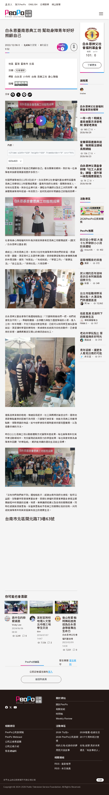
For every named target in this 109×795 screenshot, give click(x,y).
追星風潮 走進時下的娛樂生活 (91, 315)
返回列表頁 (41, 679)
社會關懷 (20, 70)
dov (39, 631)
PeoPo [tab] (32, 662)
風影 (87, 263)
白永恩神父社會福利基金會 (91, 45)
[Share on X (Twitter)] (18, 95)
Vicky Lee (16, 625)
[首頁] (18, 13)
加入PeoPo (20, 4)
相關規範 (60, 709)
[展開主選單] (101, 14)
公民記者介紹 (12, 746)
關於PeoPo (62, 704)
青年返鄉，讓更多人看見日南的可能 (91, 351)
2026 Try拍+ (62, 732)
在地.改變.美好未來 (90, 745)
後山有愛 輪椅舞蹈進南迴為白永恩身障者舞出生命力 (69, 624)
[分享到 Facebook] (13, 95)
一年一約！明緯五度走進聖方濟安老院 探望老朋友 (91, 122)
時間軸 (59, 713)
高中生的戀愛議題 (19, 619)
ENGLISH (33, 4)
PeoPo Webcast (13, 736)
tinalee (83, 93)
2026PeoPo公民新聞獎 (92, 220)
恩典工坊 (42, 76)
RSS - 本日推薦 (62, 768)
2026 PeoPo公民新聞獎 (67, 738)
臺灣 (17, 63)
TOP (100, 780)
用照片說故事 (63, 750)
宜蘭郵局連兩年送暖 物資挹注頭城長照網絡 (91, 145)
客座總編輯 (11, 750)
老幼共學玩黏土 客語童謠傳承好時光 (91, 334)
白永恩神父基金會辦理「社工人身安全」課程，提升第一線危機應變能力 (91, 171)
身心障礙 (53, 76)
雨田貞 (88, 340)
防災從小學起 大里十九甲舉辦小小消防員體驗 (91, 243)
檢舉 (74, 46)
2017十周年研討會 (89, 736)
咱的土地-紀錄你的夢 (66, 745)
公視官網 (44, 4)
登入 (10, 4)
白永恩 (18, 76)
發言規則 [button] (72, 662)
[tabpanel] (41, 672)
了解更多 (92, 65)
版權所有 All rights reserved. (22, 83)
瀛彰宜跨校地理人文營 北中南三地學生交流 (44, 622)
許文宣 (88, 356)
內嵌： (10, 145)
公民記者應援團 (13, 741)
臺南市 (24, 63)
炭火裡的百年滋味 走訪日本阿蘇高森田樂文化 (91, 276)
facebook (6, 707)
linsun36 (89, 250)
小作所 (26, 76)
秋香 (87, 283)
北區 (31, 63)
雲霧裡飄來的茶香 (91, 260)
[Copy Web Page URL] (30, 95)
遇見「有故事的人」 (90, 750)
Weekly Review (64, 718)
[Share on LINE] (24, 95)
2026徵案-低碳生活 (90, 732)
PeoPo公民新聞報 (14, 732)
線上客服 (56, 4)
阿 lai (87, 303)
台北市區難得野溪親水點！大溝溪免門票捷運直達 (91, 296)
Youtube (15, 707)
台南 (33, 76)
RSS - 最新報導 (62, 763)
